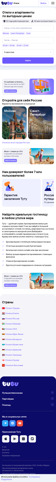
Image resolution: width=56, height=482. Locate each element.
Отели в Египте (12, 313)
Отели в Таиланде (13, 355)
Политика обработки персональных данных (18, 473)
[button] (5, 423)
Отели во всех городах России (16, 142)
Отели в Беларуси (13, 339)
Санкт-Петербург (38, 112)
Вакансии (5, 450)
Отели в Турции (12, 308)
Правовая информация (11, 455)
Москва (10, 111)
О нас (4, 447)
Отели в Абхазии (12, 324)
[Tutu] (7, 3)
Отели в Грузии (12, 360)
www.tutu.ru (8, 470)
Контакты (5, 452)
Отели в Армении (13, 349)
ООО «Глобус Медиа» (40, 465)
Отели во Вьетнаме (14, 365)
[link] (10, 91)
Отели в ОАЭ (11, 329)
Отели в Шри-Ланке (14, 334)
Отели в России (12, 318)
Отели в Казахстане (14, 344)
